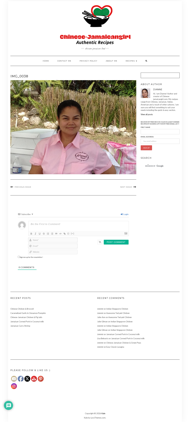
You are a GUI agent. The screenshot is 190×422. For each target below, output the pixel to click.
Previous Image (23, 187)
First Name (145, 127)
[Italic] (35, 233)
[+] (72, 233)
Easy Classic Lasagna (115, 347)
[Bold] (31, 233)
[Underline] (40, 233)
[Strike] (44, 233)
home (46, 61)
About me (111, 61)
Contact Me (64, 61)
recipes (131, 61)
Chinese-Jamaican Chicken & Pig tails (26, 317)
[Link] (64, 233)
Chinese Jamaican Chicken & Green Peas (123, 343)
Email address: (147, 137)
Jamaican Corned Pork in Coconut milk (27, 321)
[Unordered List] (52, 233)
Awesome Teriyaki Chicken (118, 313)
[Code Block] (60, 233)
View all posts (147, 114)
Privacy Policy (88, 61)
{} (68, 233)
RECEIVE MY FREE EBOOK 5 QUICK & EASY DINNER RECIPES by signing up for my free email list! (160, 123)
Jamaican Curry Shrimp (20, 326)
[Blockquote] (56, 233)
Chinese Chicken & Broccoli (22, 309)
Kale (103, 413)
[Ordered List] (48, 233)
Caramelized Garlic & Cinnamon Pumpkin (28, 313)
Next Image (126, 187)
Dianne (100, 309)
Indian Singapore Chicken (117, 309)
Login (126, 214)
